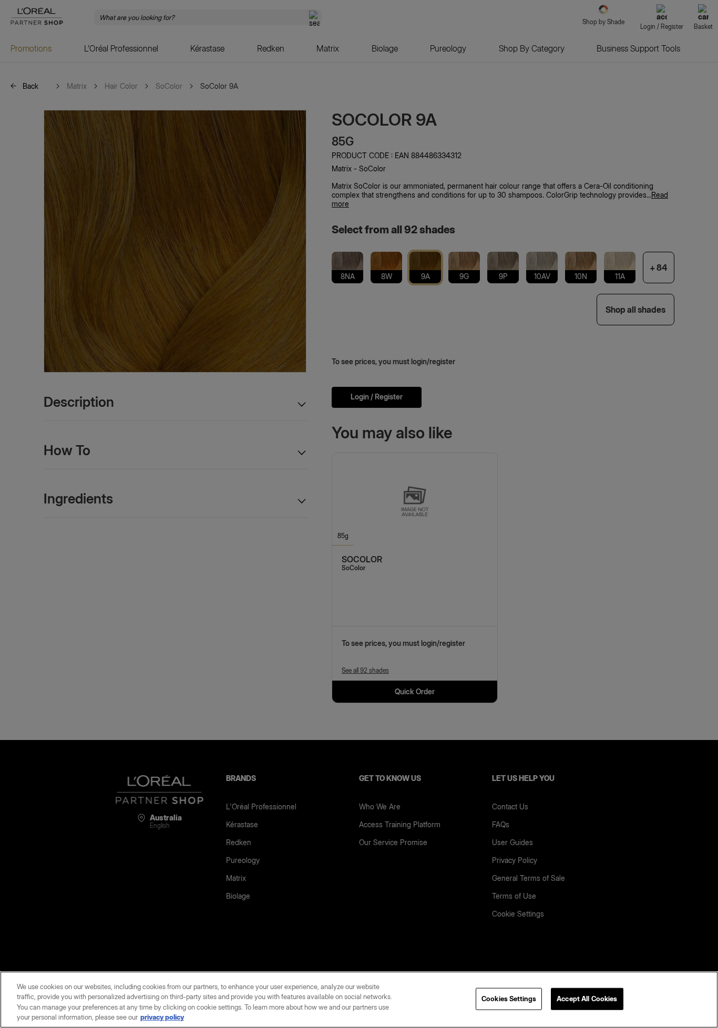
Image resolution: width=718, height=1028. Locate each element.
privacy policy (162, 1017)
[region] (359, 999)
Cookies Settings (508, 998)
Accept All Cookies (587, 998)
